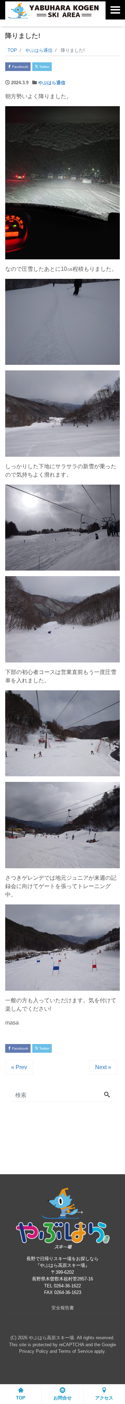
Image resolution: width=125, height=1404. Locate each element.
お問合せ (62, 1398)
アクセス (104, 1398)
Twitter (43, 67)
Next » (103, 1067)
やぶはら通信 (51, 82)
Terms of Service (75, 1351)
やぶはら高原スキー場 (51, 1337)
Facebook (19, 67)
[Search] (107, 1095)
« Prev (19, 1067)
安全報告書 (62, 1307)
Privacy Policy (33, 1351)
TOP (20, 1398)
